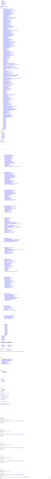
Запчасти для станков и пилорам (7, 70)
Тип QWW (4, 126)
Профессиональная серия (6, 77)
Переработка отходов (4, 361)
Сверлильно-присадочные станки (7, 44)
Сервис (3, 135)
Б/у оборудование (5, 309)
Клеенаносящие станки (6, 50)
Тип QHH (4, 125)
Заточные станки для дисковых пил (7, 107)
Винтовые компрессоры (8, 307)
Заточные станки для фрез (8, 299)
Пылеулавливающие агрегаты (7, 12)
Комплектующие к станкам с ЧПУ (7, 14)
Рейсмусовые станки (6, 96)
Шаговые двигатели (5, 87)
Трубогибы (4, 57)
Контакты (3, 138)
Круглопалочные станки (6, 102)
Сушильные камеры (5, 28)
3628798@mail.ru (4, 398)
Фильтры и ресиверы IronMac (8, 318)
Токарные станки (5, 100)
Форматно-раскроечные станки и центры (10, 190)
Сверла (4, 69)
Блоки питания (5, 89)
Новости (3, 137)
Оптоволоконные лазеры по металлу (8, 35)
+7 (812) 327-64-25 (2, 394)
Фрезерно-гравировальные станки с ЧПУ (8, 13)
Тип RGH (4, 127)
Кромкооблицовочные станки (7, 32)
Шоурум (3, 2)
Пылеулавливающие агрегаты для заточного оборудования (10, 74)
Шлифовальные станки (6, 58)
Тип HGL (4, 121)
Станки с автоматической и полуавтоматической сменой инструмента (14, 249)
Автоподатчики (5, 49)
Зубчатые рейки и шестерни (6, 86)
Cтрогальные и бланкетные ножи (7, 67)
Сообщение (1, 446)
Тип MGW (4, 123)
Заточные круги (5, 111)
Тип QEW (4, 124)
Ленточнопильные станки (6, 56)
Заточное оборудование (6, 15)
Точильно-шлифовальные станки (7, 105)
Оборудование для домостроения (7, 20)
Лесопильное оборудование (6, 19)
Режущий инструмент (7, 259)
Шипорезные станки (7, 285)
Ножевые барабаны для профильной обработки (9, 63)
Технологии (3, 129)
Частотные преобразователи (6, 90)
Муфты (6, 261)
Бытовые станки (5, 37)
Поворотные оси (5, 91)
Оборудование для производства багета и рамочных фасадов (11, 30)
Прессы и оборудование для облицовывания (10, 193)
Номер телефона (2, 419)
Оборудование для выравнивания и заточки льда (9, 106)
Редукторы (4, 92)
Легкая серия (5, 76)
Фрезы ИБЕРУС (5, 62)
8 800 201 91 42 (2, 6)
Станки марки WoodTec (6, 9)
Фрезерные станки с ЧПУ (6, 46)
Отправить (2, 435)
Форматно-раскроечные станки (9, 172)
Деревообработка (4, 371)
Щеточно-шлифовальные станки (7, 39)
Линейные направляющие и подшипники (8, 83)
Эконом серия (6, 251)
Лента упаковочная (5, 71)
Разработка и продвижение (3, 401)
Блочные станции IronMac (6, 115)
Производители (4, 128)
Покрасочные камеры (7, 195)
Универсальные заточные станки (9, 295)
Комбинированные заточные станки (8, 110)
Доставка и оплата (4, 3)
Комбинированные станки (6, 99)
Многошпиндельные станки (6, 81)
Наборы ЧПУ (5, 93)
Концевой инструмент (6, 68)
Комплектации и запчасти (5, 363)
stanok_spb (3, 399)
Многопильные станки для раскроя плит (10, 199)
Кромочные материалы (6, 51)
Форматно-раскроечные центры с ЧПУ (8, 31)
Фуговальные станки (7, 279)
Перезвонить (2, 422)
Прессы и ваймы (5, 27)
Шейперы (4, 65)
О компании (3, 4)
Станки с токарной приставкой (7, 78)
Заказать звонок (6, 6)
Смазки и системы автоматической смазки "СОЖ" (9, 94)
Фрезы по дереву (5, 61)
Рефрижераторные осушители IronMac (8, 116)
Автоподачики (5, 29)
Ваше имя (1, 418)
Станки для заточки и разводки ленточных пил (9, 109)
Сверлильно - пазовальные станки (9, 283)
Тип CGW (4, 118)
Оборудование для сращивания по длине (8, 26)
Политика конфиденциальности (4, 404)
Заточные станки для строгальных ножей (8, 108)
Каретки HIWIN (5, 324)
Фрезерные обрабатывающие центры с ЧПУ (9, 55)
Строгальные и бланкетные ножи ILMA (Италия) (9, 66)
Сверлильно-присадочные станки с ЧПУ (8, 33)
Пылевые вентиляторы (6, 24)
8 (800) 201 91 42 (2, 393)
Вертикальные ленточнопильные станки (10, 281)
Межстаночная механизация (6, 21)
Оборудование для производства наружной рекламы (10, 17)
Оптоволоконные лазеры (6, 53)
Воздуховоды (5, 72)
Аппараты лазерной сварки (8, 211)
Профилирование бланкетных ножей (8, 73)
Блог (2, 381)
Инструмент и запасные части (7, 11)
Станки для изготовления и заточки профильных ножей (12, 297)
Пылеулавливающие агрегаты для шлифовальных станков (10, 75)
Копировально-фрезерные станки (7, 95)
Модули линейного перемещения (7, 85)
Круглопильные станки (6, 98)
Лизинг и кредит (4, 1)
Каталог (3, 132)
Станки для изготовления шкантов (7, 103)
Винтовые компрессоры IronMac (9, 316)
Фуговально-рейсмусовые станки (7, 97)
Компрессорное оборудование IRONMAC (8, 18)
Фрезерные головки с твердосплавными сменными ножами (11, 64)
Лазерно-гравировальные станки (7, 25)
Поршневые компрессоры (6, 112)
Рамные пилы (5, 60)
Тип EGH (6, 326)
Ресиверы (4, 113)
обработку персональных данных (19, 351)
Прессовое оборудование (6, 36)
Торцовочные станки (6, 101)
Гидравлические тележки (8, 197)
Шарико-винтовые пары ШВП (7, 84)
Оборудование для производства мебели (8, 10)
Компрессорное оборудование (7, 16)
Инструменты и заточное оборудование (7, 360)
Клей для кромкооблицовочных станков (8, 42)
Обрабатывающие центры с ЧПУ (9, 253)
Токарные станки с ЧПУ (6, 54)
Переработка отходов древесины (7, 22)
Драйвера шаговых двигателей (7, 88)
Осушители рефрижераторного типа (8, 114)
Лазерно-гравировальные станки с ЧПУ (10, 176)
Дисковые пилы (5, 59)
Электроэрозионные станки (8, 209)
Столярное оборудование (6, 23)
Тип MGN (4, 122)
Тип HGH (4, 120)
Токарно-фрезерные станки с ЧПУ (7, 79)
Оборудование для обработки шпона (8, 52)
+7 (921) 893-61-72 (2, 395)
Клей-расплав (5, 48)
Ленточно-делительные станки (7, 104)
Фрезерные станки (7, 277)
